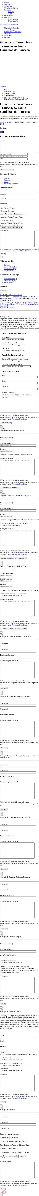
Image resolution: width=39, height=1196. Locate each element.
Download (3, 86)
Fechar (3, 428)
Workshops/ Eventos (11, 184)
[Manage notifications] (4, 1192)
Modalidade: (6, 337)
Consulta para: (3, 217)
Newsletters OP (9, 270)
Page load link (4, 306)
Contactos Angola (10, 280)
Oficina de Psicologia (19, 297)
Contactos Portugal (10, 279)
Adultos (6, 178)
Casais (6, 182)
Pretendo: (3, 1052)
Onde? (1, 208)
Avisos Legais (27, 302)
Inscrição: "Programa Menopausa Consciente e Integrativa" (19, 520)
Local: (1, 214)
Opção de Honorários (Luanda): (12, 364)
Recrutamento (8, 282)
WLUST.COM (13, 298)
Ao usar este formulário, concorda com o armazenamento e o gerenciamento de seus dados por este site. (19, 164)
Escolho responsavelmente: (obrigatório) (10, 226)
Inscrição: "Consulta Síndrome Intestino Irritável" (16, 455)
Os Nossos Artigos (10, 269)
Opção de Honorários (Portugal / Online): (15, 359)
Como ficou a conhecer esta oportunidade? (14, 523)
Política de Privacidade (25, 250)
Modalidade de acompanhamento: (11, 1063)
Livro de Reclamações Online (28, 304)
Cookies (2, 302)
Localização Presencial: (9, 343)
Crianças (7, 180)
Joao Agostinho (5, 122)
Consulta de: (6, 348)
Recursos (7, 265)
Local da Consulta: (6, 1058)
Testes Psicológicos (10, 267)
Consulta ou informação (8, 961)
